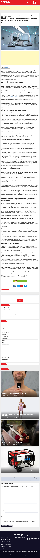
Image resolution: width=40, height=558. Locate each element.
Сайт (2, 516)
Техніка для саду (5, 357)
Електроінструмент (6, 325)
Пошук (20, 300)
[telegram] (25, 286)
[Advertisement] (20, 8)
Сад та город (4, 348)
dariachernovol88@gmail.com (33, 539)
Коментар (3, 488)
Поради (5, 2)
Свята (3, 353)
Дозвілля (4, 323)
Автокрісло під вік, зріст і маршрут (9, 314)
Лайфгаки (4, 334)
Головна (3, 15)
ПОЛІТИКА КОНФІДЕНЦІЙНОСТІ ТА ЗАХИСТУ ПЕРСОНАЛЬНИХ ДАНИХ (14, 554)
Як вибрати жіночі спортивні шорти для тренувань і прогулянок (16, 309)
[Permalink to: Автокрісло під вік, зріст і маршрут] (20, 433)
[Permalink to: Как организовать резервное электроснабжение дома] (20, 460)
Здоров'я (4, 328)
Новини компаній (9, 15)
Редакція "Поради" (6, 22)
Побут (3, 342)
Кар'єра (3, 330)
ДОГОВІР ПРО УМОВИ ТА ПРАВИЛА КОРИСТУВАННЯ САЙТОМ (25, 555)
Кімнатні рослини (5, 332)
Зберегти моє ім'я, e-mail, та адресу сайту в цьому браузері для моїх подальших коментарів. (18, 522)
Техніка (3, 355)
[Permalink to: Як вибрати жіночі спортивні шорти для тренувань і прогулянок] (20, 408)
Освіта (3, 340)
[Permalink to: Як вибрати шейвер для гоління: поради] (20, 384)
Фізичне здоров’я (5, 359)
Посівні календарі (5, 344)
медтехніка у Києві (13, 96)
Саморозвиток (5, 350)
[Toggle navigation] (20, 2)
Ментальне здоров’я (6, 336)
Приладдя (4, 346)
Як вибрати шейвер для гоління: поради (10, 307)
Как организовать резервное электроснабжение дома (14, 316)
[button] (27, 2)
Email (2, 510)
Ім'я (2, 505)
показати (6, 67)
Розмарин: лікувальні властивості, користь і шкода (13, 311)
